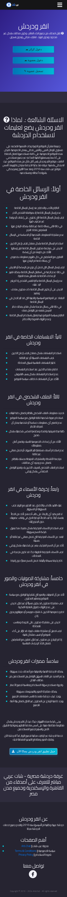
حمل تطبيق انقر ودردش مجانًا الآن (35, 751)
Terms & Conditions (25, 850)
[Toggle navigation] (59, 4)
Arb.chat (36, 891)
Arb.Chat (26, 845)
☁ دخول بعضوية (33, 60)
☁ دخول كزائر (33, 49)
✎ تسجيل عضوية (33, 71)
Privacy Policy (26, 854)
